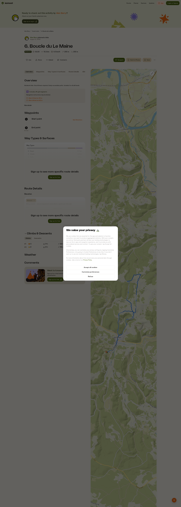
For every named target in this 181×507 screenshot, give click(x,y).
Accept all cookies (90, 267)
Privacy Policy (87, 260)
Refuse (90, 276)
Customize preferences (90, 272)
